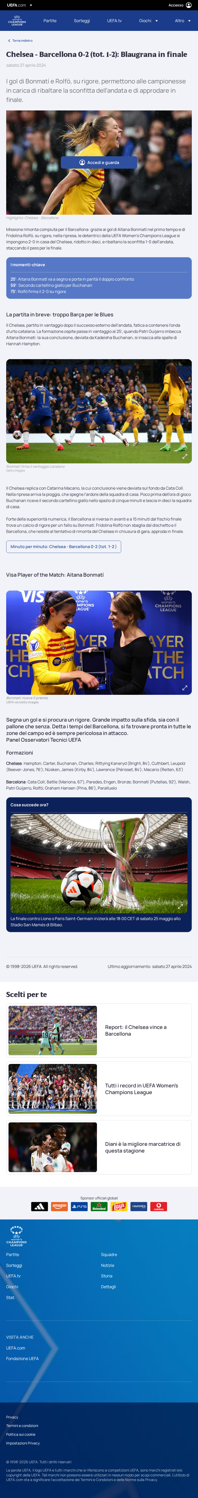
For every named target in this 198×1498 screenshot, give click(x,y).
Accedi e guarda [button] (103, 162)
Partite (12, 1254)
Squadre (109, 1254)
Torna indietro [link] (22, 40)
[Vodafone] (158, 1206)
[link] (50, 20)
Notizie (107, 1265)
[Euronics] (138, 1206)
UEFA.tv (13, 1276)
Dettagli (108, 1286)
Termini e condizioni (22, 1425)
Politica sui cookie (20, 1434)
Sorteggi (14, 1265)
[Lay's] (119, 1206)
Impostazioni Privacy (23, 1443)
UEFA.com (15, 1348)
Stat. (10, 1297)
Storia (106, 1276)
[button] (148, 20)
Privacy (12, 1417)
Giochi (12, 1286)
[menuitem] (52, 20)
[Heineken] (99, 1206)
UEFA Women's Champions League (17, 20)
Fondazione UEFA (22, 1358)
